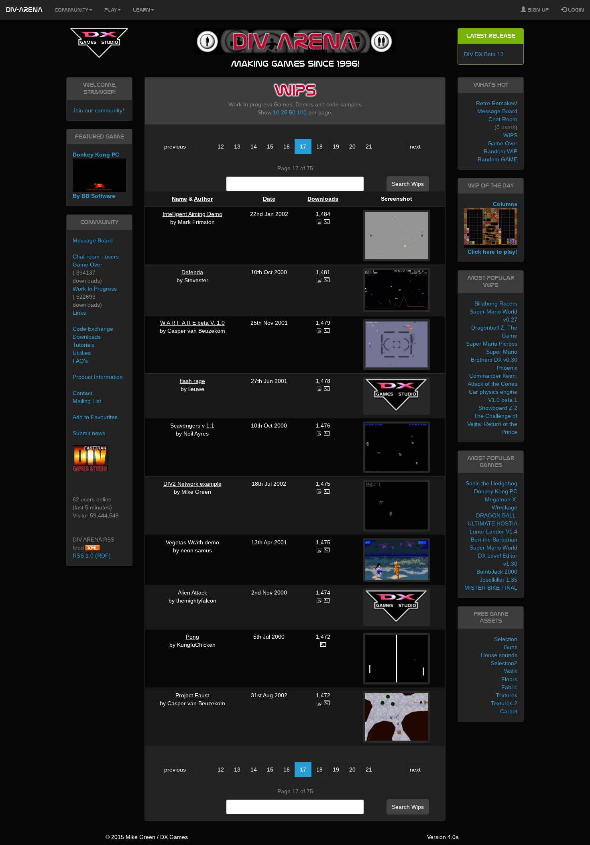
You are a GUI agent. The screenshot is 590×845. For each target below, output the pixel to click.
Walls (510, 671)
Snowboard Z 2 (497, 408)
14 (253, 146)
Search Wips (408, 184)
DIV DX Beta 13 (484, 54)
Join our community (97, 110)
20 (352, 146)
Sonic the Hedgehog (491, 483)
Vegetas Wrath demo (192, 542)
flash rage (192, 381)
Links (79, 312)
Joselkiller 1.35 (498, 579)
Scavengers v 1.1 (192, 425)
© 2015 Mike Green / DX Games (147, 837)
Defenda (192, 272)
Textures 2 (504, 703)
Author (203, 198)
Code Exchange (93, 329)
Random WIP (500, 151)
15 (270, 146)
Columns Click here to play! (492, 228)
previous (175, 146)
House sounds (499, 655)
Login (575, 10)
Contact (82, 393)
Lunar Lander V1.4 (493, 531)
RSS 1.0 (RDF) (92, 555)
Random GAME (497, 159)
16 (286, 146)
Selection (505, 639)
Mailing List (87, 401)
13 (237, 146)
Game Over (87, 264)
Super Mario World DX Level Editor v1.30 (493, 555)
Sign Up (537, 10)
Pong (192, 636)
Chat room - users (96, 256)
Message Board (93, 240)
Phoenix (507, 367)
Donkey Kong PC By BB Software (96, 175)
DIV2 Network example (192, 484)
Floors (509, 679)
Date (269, 198)
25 (284, 112)
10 (276, 112)
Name (179, 198)
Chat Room (502, 119)
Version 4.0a (443, 837)
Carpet (508, 711)
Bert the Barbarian (494, 539)
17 (303, 146)
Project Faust (192, 695)
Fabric (509, 687)
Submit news (89, 433)
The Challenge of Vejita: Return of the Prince (492, 424)
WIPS (510, 135)
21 (369, 146)
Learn (141, 10)
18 (319, 146)
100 (302, 112)
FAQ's (80, 361)
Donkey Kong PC (495, 491)
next (415, 146)
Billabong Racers (495, 303)
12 (221, 146)
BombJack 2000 (496, 571)
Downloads (322, 198)
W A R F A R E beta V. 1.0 (192, 323)
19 (336, 146)
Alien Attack (192, 592)
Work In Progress (95, 288)
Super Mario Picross (491, 343)
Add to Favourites (95, 417)
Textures (506, 695)
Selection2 (504, 663)
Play (110, 10)
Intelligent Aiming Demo (192, 214)
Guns (510, 647)
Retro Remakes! (496, 103)
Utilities (82, 353)
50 (292, 112)
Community (71, 10)
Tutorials (83, 345)
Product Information (98, 377)
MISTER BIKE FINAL (490, 587)
